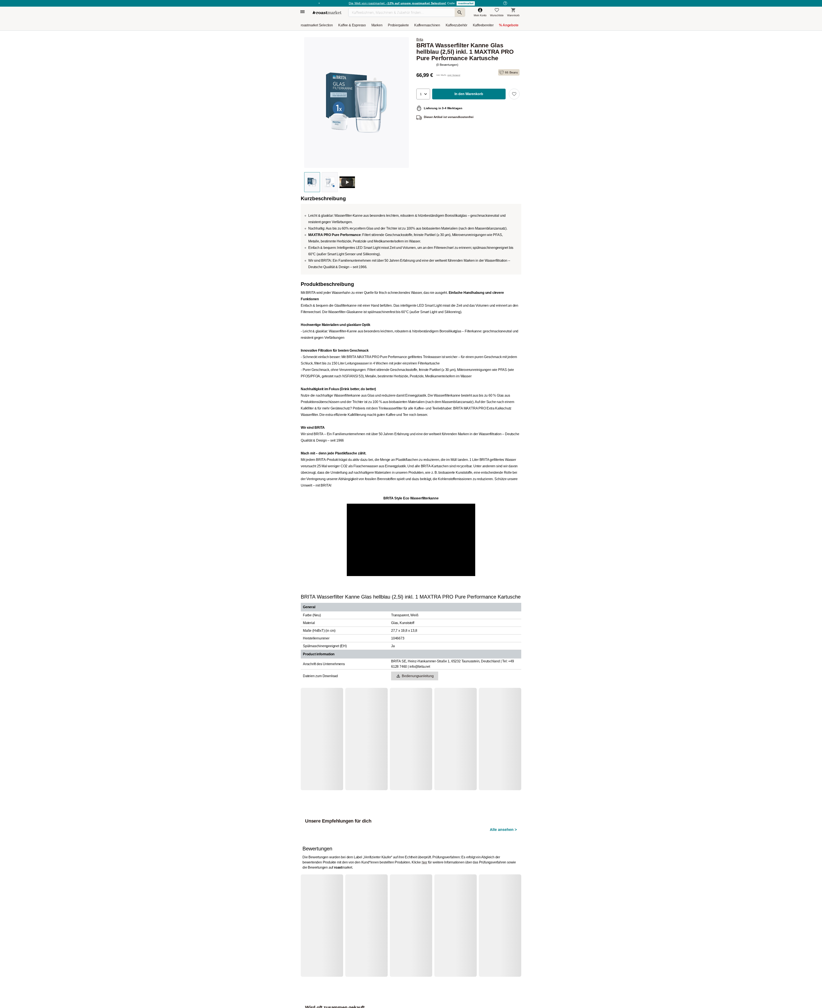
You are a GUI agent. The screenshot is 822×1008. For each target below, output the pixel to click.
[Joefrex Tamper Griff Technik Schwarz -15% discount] (363, 902)
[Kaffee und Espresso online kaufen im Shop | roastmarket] (327, 12)
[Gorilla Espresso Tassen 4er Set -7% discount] (363, 739)
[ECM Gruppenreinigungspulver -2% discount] (490, 739)
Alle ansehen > (503, 709)
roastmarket (466, 3)
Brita (419, 39)
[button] (423, 94)
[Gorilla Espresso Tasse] (321, 739)
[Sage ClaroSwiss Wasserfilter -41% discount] (405, 902)
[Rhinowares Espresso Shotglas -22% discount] (447, 902)
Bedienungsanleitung (417, 676)
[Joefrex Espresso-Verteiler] (490, 902)
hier (424, 839)
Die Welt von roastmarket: (397, 3)
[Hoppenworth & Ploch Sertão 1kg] (321, 902)
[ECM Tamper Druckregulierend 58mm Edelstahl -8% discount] (447, 739)
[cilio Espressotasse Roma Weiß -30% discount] (405, 739)
